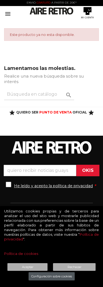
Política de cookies (21, 253)
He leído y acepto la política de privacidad (53, 185)
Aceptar (27, 267)
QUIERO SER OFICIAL (51, 112)
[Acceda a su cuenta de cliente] (87, 13)
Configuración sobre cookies (51, 276)
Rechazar (74, 267)
